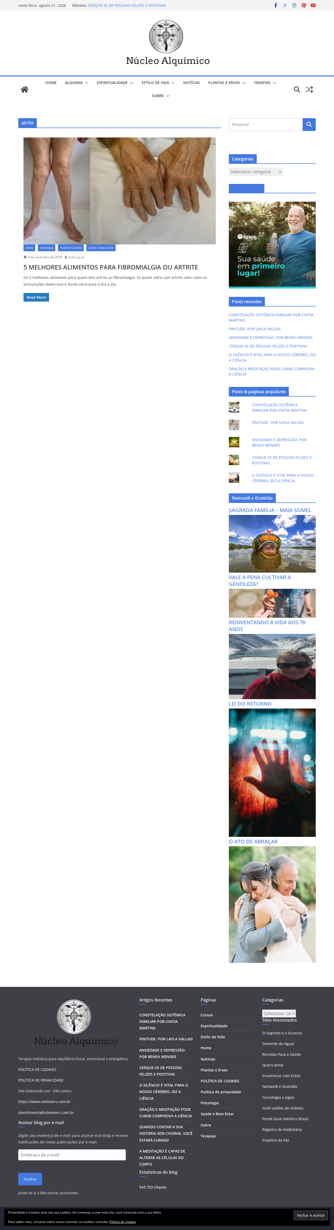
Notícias (208, 1059)
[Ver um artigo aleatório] (309, 89)
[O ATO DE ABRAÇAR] (272, 849)
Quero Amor (273, 1065)
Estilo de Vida (213, 1036)
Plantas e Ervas (214, 1069)
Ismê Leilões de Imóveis (282, 1108)
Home (51, 82)
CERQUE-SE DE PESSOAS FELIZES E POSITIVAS (127, 5)
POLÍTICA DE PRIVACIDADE (41, 1080)
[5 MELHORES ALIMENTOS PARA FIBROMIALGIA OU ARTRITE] (119, 190)
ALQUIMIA (74, 82)
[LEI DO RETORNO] (272, 711)
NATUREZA (46, 248)
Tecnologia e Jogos (278, 1097)
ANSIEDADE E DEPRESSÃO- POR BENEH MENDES (271, 337)
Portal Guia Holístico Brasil (285, 1118)
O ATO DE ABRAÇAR (253, 841)
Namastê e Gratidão (279, 1086)
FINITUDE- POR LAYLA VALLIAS (255, 328)
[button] (85, 83)
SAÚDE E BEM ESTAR (101, 248)
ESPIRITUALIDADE (112, 82)
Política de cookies (122, 1222)
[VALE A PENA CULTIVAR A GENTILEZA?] (272, 592)
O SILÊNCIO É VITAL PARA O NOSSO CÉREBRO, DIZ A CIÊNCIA (163, 1092)
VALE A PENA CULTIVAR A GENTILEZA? (260, 580)
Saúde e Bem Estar (217, 1113)
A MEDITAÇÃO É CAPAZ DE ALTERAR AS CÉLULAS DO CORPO (162, 1158)
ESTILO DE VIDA (155, 82)
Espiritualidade (214, 1025)
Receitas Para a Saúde (281, 1054)
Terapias (208, 1135)
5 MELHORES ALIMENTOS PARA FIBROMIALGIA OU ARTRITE (110, 267)
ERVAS (29, 248)
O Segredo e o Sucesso (282, 1032)
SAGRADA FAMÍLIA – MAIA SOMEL (270, 510)
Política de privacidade (221, 1091)
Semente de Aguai (278, 1043)
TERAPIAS (262, 82)
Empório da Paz (275, 1140)
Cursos (207, 1014)
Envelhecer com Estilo (281, 1075)
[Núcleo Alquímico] (24, 89)
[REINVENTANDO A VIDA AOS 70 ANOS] (272, 637)
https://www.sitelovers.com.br (44, 1101)
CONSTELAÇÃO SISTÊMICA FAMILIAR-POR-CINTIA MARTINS (162, 1021)
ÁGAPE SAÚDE (246, 188)
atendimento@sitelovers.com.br (46, 1112)
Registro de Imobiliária (282, 1129)
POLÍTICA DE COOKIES (37, 1069)
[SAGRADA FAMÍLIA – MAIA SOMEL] (272, 518)
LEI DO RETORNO (250, 703)
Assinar (30, 1179)
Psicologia (210, 1102)
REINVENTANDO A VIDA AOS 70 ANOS (267, 626)
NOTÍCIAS (191, 82)
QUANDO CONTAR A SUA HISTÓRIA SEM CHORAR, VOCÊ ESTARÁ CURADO (166, 1133)
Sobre (158, 95)
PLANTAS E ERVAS (224, 82)
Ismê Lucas (76, 257)
